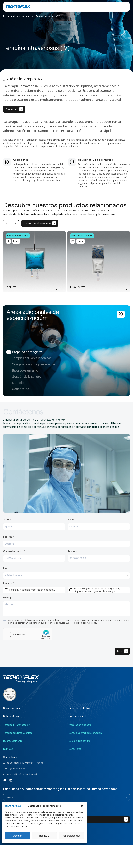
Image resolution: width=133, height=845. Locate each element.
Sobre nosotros (11, 708)
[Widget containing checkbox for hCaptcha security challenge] (27, 634)
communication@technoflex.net (20, 774)
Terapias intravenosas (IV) (17, 725)
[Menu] (123, 6)
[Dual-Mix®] (123, 286)
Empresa (7, 537)
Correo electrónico (13, 551)
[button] (82, 805)
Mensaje (7, 598)
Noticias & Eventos (13, 716)
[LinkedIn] (10, 780)
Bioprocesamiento (25, 370)
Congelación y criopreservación (34, 364)
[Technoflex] (18, 6)
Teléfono (73, 551)
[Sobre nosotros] (9, 694)
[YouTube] (4, 780)
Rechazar (44, 835)
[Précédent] (6, 223)
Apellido (7, 520)
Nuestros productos (79, 708)
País (5, 568)
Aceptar (17, 835)
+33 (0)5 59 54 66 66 (14, 768)
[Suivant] (15, 223)
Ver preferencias (71, 835)
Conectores (20, 389)
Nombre (72, 520)
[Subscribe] (126, 797)
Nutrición (18, 382)
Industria (7, 583)
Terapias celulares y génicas (32, 358)
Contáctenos (76, 716)
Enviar (120, 651)
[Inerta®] (59, 286)
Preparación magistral (27, 352)
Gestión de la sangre (26, 376)
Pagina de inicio (10, 16)
